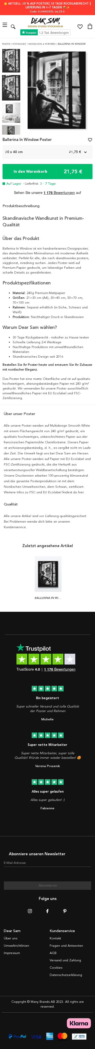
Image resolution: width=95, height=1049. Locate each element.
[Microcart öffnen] (90, 26)
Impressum (12, 953)
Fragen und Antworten (66, 946)
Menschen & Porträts (42, 44)
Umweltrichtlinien (16, 946)
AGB (53, 953)
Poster (6, 44)
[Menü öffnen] (5, 27)
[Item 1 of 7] (56, 92)
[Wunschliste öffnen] (80, 26)
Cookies (56, 968)
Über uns (10, 938)
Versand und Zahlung (65, 960)
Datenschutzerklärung (66, 975)
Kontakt (55, 938)
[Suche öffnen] (13, 27)
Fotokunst (19, 44)
